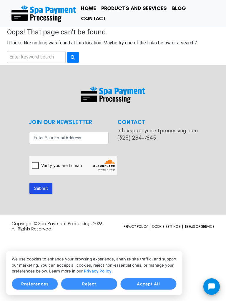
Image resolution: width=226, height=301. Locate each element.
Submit (41, 188)
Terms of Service (200, 227)
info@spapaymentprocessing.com (157, 130)
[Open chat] (211, 286)
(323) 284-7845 (136, 137)
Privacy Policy (98, 271)
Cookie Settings (166, 227)
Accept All (148, 283)
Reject (89, 283)
